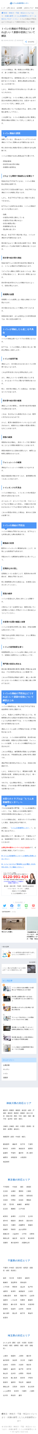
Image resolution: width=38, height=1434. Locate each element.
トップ (3, 8)
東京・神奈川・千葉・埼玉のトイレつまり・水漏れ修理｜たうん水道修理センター (19, 1417)
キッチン (6, 1069)
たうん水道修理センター (20, 828)
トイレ (15, 19)
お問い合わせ (11, 8)
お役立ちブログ (28, 8)
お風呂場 (6, 1065)
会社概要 (19, 8)
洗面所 (5, 1077)
